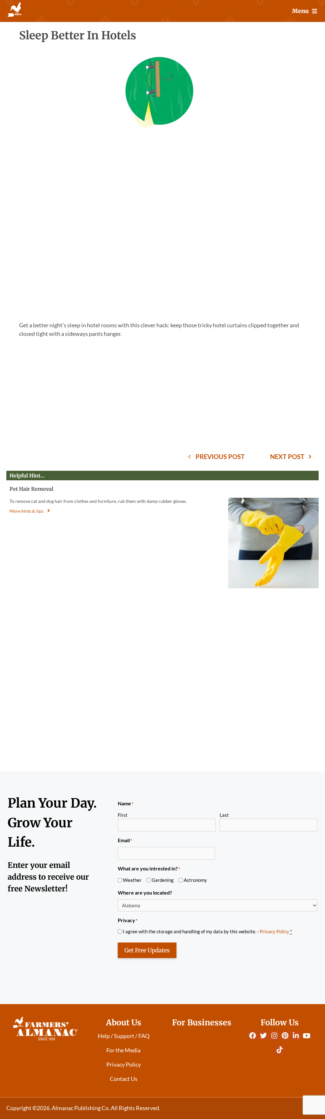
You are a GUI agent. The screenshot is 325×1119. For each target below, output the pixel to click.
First (123, 815)
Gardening (163, 880)
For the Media (123, 1050)
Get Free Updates (147, 950)
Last (224, 815)
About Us (123, 1022)
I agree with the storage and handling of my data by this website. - (207, 931)
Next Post (287, 456)
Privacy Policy (274, 931)
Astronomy (195, 880)
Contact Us (123, 1078)
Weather (132, 880)
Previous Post (220, 456)
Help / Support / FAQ (123, 1035)
